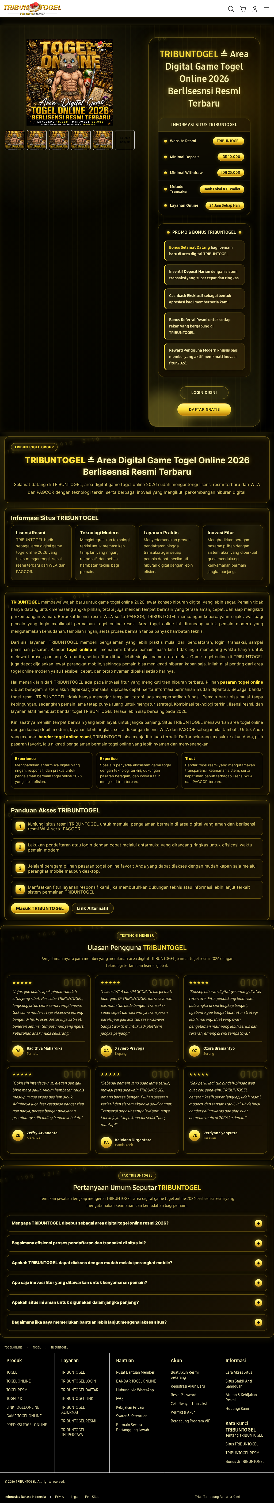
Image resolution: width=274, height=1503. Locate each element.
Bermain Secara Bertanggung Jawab (132, 1427)
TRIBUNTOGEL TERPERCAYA (73, 1432)
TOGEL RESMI (17, 1390)
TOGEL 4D (14, 1398)
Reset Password (183, 1395)
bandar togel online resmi (65, 736)
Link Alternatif (93, 908)
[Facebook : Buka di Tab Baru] (245, 1497)
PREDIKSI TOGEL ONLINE (26, 1425)
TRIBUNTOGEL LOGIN (78, 1381)
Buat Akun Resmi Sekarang (185, 1375)
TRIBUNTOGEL (25, 602)
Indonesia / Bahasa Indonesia (25, 1497)
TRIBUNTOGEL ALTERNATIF (73, 1410)
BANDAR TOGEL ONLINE (136, 1381)
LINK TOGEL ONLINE (22, 1407)
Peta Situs (92, 1497)
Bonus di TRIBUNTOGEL (245, 1461)
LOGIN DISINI (204, 392)
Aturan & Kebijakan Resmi (241, 1397)
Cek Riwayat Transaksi (189, 1404)
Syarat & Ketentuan (131, 1416)
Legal (75, 1497)
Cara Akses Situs (239, 1372)
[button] (243, 9)
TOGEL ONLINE (18, 1381)
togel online (79, 649)
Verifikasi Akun (183, 1412)
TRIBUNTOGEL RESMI (78, 1421)
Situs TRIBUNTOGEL (242, 1444)
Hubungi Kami (237, 1408)
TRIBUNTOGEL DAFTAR (79, 1390)
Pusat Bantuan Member (135, 1372)
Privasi (59, 1497)
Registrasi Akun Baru (188, 1386)
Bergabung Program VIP (190, 1421)
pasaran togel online (241, 682)
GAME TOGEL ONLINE (24, 1416)
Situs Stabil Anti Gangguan (239, 1384)
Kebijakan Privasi (130, 1407)
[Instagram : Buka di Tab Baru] (259, 1497)
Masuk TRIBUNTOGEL (40, 908)
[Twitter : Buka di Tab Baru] (252, 1497)
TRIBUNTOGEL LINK (77, 1398)
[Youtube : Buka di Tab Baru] (267, 1497)
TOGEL (11, 1372)
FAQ (119, 1398)
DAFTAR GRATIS (204, 409)
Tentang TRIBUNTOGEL (244, 1435)
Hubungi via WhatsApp (135, 1390)
